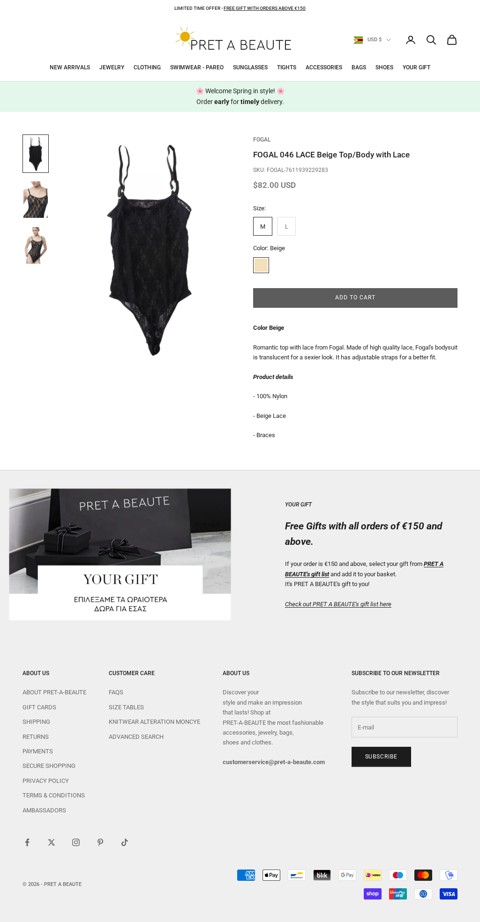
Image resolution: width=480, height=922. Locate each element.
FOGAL (261, 139)
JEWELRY (111, 67)
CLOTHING (147, 67)
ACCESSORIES (324, 67)
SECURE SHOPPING (48, 765)
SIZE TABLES (126, 707)
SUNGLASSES (250, 67)
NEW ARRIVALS (70, 67)
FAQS (116, 692)
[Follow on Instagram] (76, 842)
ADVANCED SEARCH (136, 736)
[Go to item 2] (35, 199)
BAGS (359, 67)
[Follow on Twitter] (51, 842)
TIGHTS (286, 67)
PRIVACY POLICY (45, 780)
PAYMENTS (37, 751)
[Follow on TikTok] (124, 842)
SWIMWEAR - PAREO (197, 67)
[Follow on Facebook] (27, 842)
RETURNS (35, 736)
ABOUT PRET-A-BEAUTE (54, 692)
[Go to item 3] (35, 245)
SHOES (384, 67)
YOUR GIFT (416, 67)
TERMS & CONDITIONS (53, 795)
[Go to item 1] (35, 153)
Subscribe (381, 756)
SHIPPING (36, 721)
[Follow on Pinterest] (100, 842)
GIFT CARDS (39, 707)
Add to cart (355, 297)
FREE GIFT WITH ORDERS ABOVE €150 (265, 8)
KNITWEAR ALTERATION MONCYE (154, 721)
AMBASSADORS (44, 810)
